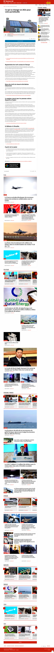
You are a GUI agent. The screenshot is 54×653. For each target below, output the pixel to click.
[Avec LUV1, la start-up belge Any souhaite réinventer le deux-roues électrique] (8, 438)
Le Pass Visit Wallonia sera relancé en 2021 (12, 143)
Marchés (14, 2)
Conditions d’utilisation (10, 645)
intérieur (5, 536)
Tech (43, 4)
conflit (5, 365)
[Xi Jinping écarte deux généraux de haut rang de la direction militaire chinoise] (12, 204)
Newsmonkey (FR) (12, 649)
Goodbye (17, 649)
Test (46, 4)
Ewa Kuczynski (11, 33)
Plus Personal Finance (45, 42)
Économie (8, 2)
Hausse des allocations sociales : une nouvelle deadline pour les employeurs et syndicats (20, 61)
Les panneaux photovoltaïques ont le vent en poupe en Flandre (16, 123)
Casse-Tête (5, 340)
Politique (11, 2)
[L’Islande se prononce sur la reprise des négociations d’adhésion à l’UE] (24, 272)
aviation (5, 240)
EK (5, 35)
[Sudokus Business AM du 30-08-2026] (12, 332)
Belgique (5, 2)
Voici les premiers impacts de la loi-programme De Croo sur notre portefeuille (18, 95)
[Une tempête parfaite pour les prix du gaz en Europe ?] (10, 498)
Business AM (12, 202)
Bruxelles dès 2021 (17, 129)
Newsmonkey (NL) (6, 649)
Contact (5, 645)
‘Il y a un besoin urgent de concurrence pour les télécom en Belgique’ (21, 161)
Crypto (49, 4)
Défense (5, 194)
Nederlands (48, 645)
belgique (34, 504)
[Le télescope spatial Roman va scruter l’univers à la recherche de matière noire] (12, 373)
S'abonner (48, 2)
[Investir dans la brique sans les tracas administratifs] (24, 498)
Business (22, 381)
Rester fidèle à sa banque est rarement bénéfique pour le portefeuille (17, 81)
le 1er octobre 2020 (31, 128)
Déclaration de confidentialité (19, 645)
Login (47, 1)
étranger (5, 381)
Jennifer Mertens (12, 638)
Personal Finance (18, 2)
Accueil (4, 6)
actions (6, 573)
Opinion (40, 4)
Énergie (36, 4)
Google (34, 613)
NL (49, 1)
